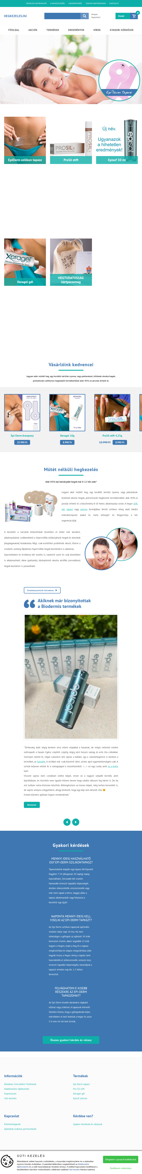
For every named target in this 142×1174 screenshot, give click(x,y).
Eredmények (76, 30)
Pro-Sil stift (79, 1088)
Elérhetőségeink (12, 1124)
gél (63, 509)
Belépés (94, 14)
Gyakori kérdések (122, 30)
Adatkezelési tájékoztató (16, 1088)
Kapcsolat (114, 3)
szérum (84, 509)
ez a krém (113, 766)
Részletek (31, 805)
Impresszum (10, 1093)
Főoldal (13, 30)
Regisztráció (95, 17)
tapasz (70, 509)
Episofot (41, 761)
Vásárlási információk (36, 3)
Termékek (52, 30)
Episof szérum (80, 1098)
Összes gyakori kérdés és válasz (71, 1040)
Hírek (97, 30)
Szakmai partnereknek (96, 3)
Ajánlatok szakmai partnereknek (20, 1128)
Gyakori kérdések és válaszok (87, 1124)
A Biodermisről (75, 3)
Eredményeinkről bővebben (40, 590)
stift (135, 503)
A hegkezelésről (57, 3)
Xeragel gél (79, 1093)
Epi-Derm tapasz (81, 1084)
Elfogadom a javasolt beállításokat (120, 1159)
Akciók (32, 30)
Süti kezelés (10, 1098)
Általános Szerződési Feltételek (20, 1084)
